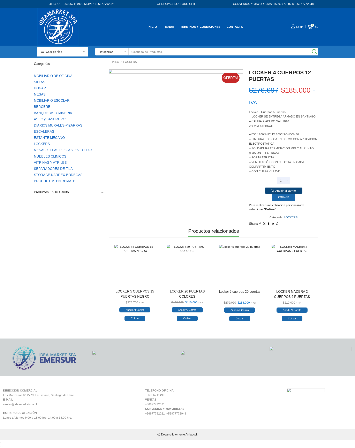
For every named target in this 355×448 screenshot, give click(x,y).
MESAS (40, 94)
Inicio (152, 26)
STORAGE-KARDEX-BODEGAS (58, 175)
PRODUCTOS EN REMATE (54, 181)
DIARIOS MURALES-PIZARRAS (58, 125)
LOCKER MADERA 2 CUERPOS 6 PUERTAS (292, 294)
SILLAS (39, 82)
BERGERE (42, 106)
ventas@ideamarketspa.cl (20, 404)
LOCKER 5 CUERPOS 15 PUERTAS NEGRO (135, 294)
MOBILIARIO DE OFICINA (53, 76)
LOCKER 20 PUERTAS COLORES (187, 294)
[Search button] (314, 51)
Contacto (235, 26)
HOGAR (40, 88)
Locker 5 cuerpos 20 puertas (239, 291)
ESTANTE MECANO (49, 137)
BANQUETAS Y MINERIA (53, 113)
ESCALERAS (44, 131)
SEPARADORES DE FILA (53, 168)
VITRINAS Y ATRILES (50, 162)
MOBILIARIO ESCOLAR (52, 100)
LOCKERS (130, 61)
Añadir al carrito (285, 190)
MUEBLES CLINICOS (50, 156)
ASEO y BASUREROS (51, 119)
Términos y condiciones (200, 26)
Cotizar (283, 197)
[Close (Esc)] (0, 442)
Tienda (168, 26)
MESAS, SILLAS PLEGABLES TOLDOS (63, 150)
